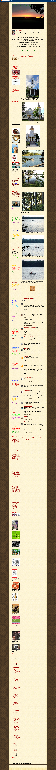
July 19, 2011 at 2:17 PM (28, 432)
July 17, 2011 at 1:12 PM (28, 317)
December (16, 659)
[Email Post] (34, 298)
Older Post (42, 437)
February (15, 750)
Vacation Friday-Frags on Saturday (16, 697)
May (14, 746)
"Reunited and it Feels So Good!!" (16, 701)
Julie (25, 364)
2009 (14, 754)
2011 (14, 658)
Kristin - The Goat (28, 406)
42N (25, 400)
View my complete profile (20, 34)
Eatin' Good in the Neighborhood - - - (16, 710)
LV (25, 313)
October (15, 662)
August (15, 664)
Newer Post (23, 437)
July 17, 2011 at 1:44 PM (28, 339)
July (14, 665)
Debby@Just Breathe (28, 336)
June (15, 745)
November (16, 660)
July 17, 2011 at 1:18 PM (28, 325)
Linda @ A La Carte (28, 341)
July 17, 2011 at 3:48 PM (28, 361)
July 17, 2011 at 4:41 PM (28, 381)
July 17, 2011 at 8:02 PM (28, 398)
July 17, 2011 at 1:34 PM (28, 334)
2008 (14, 755)
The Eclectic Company (22, 5)
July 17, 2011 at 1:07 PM (28, 310)
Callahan (26, 348)
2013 (14, 655)
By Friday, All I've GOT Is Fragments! (16, 725)
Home (33, 437)
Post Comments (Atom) (30, 439)
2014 (14, 654)
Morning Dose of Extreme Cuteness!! (16, 740)
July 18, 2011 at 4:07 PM (28, 419)
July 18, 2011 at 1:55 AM (28, 414)
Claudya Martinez (28, 383)
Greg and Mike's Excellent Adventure (16, 716)
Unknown (26, 356)
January (15, 751)
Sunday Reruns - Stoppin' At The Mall (16, 719)
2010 (14, 753)
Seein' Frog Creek (16, 687)
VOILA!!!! (15, 688)
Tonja (25, 421)
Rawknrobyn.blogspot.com (30, 327)
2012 (14, 657)
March (15, 749)
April (14, 748)
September (16, 663)
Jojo (25, 302)
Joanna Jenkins (27, 377)
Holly (25, 416)
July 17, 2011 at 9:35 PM (28, 403)
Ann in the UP (27, 390)
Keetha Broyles (20, 30)
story (16, 183)
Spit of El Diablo (16, 703)
